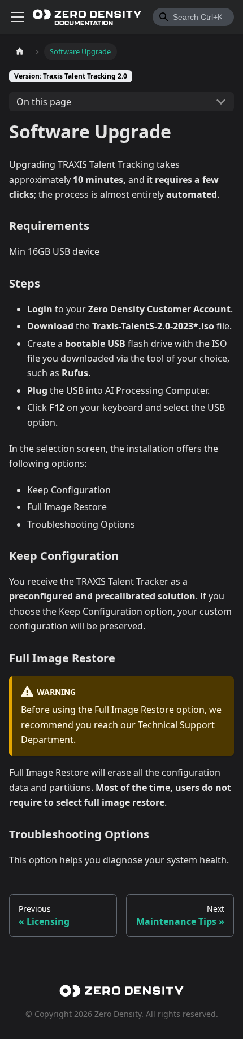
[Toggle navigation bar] (17, 16)
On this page (43, 101)
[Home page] (20, 51)
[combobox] (193, 17)
